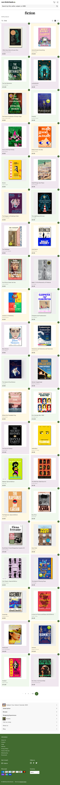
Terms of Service (5, 750)
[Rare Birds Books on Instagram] (31, 763)
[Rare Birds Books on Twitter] (36, 763)
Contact (3, 742)
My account (4, 755)
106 (33, 693)
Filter (5, 20)
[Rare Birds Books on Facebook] (33, 763)
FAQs (2, 744)
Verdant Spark (22, 781)
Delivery (3, 746)
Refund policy (4, 753)
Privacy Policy (4, 748)
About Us (3, 740)
